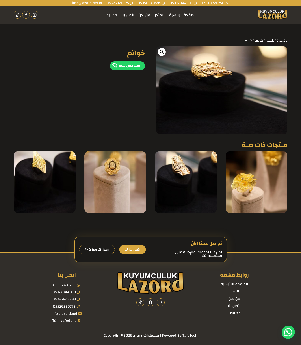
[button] (162, 52)
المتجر (159, 14)
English (110, 14)
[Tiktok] (17, 15)
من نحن (144, 14)
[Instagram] (34, 15)
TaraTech (189, 335)
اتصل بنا (127, 14)
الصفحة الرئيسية (183, 14)
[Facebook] (26, 15)
